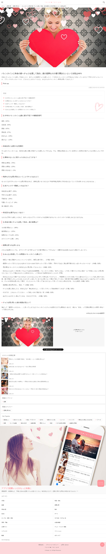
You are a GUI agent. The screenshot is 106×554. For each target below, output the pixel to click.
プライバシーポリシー (52, 545)
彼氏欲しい (6, 419)
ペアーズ (98, 419)
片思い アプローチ (31, 419)
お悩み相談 (57, 522)
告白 (56, 509)
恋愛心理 (57, 505)
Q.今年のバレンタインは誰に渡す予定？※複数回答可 (20, 98)
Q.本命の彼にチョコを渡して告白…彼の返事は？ (19, 106)
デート (56, 513)
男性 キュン (43, 423)
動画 (3, 535)
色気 (5, 423)
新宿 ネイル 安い (51, 419)
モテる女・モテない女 (60, 518)
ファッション (58, 531)
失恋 (51, 423)
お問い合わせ (65, 545)
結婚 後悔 (33, 423)
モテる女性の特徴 (61, 423)
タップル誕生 (13, 423)
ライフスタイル (6, 539)
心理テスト (4, 526)
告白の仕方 (24, 423)
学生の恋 (4, 509)
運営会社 (41, 545)
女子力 (41, 419)
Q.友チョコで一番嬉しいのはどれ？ (15, 104)
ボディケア (57, 535)
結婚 (3, 505)
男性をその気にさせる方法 (85, 419)
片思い (3, 500)
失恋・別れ (57, 500)
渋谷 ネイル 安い (17, 419)
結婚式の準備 (73, 423)
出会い (3, 513)
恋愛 (5, 401)
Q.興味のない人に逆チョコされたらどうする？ (18, 101)
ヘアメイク (4, 531)
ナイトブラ (71, 419)
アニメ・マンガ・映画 (60, 526)
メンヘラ (62, 419)
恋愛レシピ (53, 2)
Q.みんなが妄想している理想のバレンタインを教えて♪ (20, 109)
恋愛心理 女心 (7, 410)
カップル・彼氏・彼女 (7, 518)
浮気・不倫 (4, 522)
